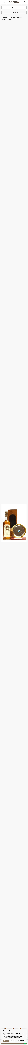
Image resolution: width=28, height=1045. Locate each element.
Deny (12, 1040)
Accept (6, 1040)
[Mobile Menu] (3, 2)
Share (14, 7)
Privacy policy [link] (21, 1040)
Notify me (15, 12)
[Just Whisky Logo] (14, 2)
